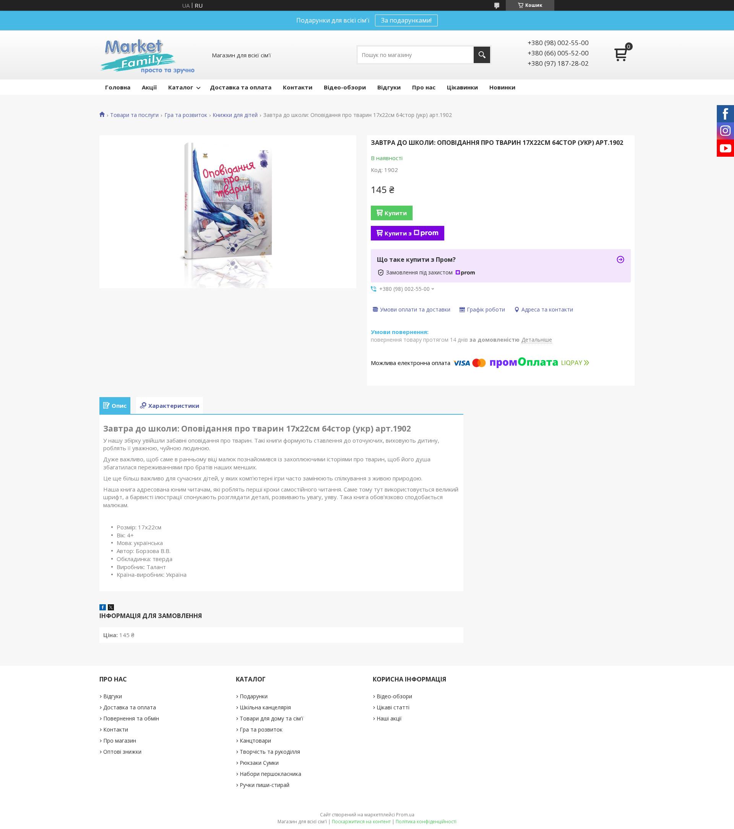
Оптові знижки (122, 751)
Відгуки (389, 87)
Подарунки (254, 696)
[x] (111, 608)
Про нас (423, 87)
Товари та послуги (134, 115)
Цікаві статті (393, 707)
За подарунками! (406, 20)
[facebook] (102, 608)
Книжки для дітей (235, 115)
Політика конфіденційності (426, 821)
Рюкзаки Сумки (259, 762)
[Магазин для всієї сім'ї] (147, 55)
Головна (117, 87)
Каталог (180, 87)
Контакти (297, 87)
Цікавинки (462, 87)
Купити (396, 213)
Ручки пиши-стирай (264, 784)
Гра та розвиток (185, 115)
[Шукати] (482, 55)
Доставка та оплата (240, 87)
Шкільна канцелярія (265, 707)
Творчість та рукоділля (270, 751)
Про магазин (119, 740)
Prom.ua (405, 814)
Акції (149, 87)
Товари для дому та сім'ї (272, 718)
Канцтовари (255, 740)
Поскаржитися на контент (361, 821)
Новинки (502, 87)
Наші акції (389, 718)
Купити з (398, 233)
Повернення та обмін (131, 718)
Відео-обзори (345, 87)
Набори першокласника (270, 773)
